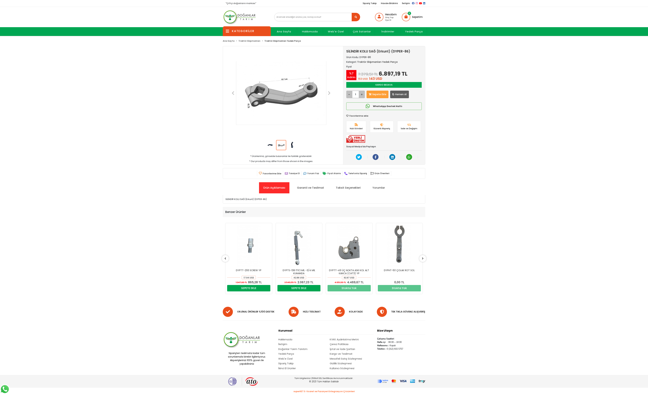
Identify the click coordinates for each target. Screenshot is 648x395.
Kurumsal (285, 331)
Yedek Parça (414, 31)
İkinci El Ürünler (287, 368)
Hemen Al (401, 94)
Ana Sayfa (284, 31)
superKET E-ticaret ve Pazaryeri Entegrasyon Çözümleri (324, 391)
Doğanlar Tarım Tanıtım (292, 349)
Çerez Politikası (339, 344)
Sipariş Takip (370, 3)
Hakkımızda (310, 31)
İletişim (406, 3)
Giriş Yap (389, 17)
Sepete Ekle (379, 94)
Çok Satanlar (362, 31)
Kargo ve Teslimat (341, 354)
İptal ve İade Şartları (342, 349)
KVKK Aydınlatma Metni (344, 339)
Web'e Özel (336, 31)
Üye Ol (388, 20)
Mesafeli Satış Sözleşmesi (346, 358)
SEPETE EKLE (248, 288)
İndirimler (387, 31)
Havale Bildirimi (389, 3)
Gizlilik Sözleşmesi (341, 363)
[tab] (274, 187)
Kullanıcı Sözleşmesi (342, 368)
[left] (225, 258)
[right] (423, 258)
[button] (412, 17)
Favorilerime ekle (358, 115)
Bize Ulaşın (385, 331)
